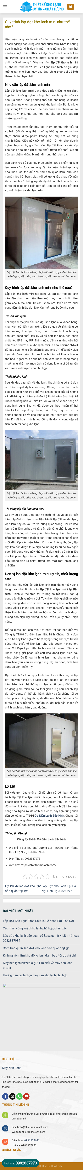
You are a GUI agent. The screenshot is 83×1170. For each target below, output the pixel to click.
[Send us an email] (12, 1096)
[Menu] (5, 6)
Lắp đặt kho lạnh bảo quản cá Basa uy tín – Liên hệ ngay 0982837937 (41, 938)
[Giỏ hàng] (70, 7)
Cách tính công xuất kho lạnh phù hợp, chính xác (35, 928)
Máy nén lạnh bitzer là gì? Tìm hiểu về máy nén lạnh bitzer (37, 965)
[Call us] (19, 1096)
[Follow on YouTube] (26, 1096)
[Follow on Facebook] (5, 1096)
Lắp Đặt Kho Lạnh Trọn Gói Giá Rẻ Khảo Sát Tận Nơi (38, 921)
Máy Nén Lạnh (11, 1068)
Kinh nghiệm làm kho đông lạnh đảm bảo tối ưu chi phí (39, 955)
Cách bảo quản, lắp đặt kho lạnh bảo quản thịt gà (36, 948)
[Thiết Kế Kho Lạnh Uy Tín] (41, 7)
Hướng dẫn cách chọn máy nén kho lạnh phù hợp (35, 975)
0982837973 (32, 1140)
